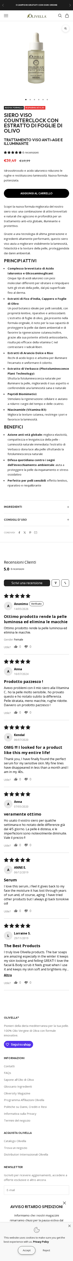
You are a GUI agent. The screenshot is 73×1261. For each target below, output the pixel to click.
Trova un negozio (15, 1148)
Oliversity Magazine (17, 1093)
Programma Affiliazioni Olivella (24, 1100)
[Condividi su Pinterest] (30, 532)
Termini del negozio (17, 1120)
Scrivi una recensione (26, 583)
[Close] (69, 1226)
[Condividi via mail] (35, 532)
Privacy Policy (41, 1241)
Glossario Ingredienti (18, 1086)
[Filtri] (56, 582)
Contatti (9, 1066)
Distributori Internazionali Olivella (26, 1154)
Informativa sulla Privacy (20, 1114)
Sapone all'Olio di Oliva (19, 1080)
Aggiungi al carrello (36, 193)
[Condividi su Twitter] (24, 532)
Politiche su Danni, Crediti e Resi (25, 1107)
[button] (13, 152)
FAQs (7, 1073)
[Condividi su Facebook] (19, 532)
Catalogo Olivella (15, 1141)
